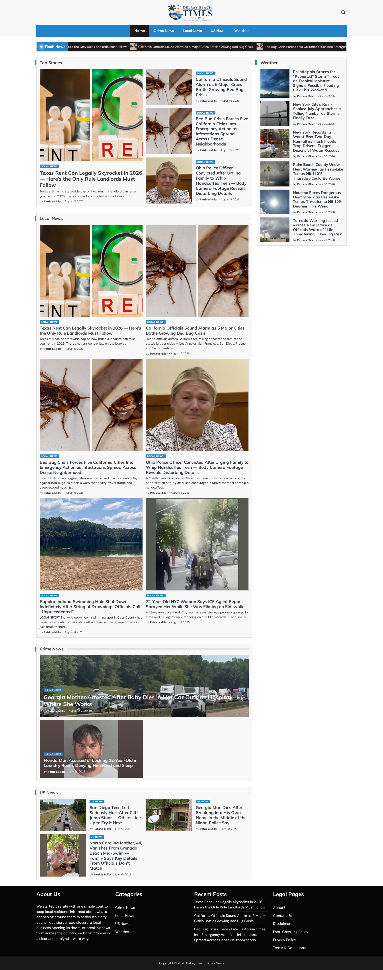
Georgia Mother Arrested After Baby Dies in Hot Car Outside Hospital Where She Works (137, 700)
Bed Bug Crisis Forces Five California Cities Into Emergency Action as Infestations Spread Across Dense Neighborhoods (222, 131)
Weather (241, 30)
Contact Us (282, 915)
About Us (280, 907)
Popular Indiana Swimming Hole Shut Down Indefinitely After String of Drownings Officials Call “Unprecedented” (90, 606)
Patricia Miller (52, 201)
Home (140, 30)
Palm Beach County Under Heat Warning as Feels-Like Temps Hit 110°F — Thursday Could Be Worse (318, 171)
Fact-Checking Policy (290, 931)
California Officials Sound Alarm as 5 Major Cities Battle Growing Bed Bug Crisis (161, 47)
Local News (192, 30)
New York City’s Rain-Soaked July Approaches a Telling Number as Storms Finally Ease (317, 111)
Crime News (164, 30)
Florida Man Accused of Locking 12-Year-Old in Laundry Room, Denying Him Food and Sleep (90, 763)
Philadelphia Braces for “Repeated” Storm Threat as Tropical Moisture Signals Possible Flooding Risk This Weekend (316, 80)
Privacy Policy (284, 939)
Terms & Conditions (289, 947)
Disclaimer (281, 923)
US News (218, 30)
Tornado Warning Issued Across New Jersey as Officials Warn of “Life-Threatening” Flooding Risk (317, 227)
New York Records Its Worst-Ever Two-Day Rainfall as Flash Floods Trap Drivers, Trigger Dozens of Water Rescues (316, 141)
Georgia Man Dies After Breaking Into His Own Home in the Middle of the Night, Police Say (221, 815)
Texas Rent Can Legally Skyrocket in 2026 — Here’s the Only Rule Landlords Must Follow (91, 179)
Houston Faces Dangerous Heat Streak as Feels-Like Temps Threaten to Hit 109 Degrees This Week (317, 199)
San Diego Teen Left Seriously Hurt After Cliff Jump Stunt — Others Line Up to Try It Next (115, 815)
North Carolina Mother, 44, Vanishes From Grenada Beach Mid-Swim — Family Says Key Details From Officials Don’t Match (116, 855)
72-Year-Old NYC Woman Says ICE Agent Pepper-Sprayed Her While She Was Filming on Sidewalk (195, 604)
